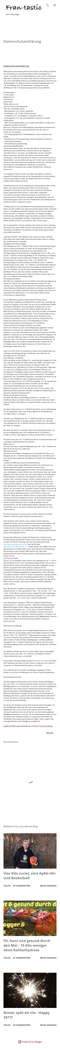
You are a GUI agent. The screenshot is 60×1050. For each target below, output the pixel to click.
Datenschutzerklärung (16, 21)
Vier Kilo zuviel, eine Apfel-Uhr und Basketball (29, 875)
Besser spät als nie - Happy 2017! (26, 1015)
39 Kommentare (21, 885)
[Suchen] (48, 5)
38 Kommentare (21, 1025)
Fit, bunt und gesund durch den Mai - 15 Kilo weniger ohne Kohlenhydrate (26, 945)
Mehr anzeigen (48, 885)
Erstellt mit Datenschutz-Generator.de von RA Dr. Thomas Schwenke (28, 726)
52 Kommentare (21, 957)
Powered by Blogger (32, 1041)
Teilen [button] (49, 733)
